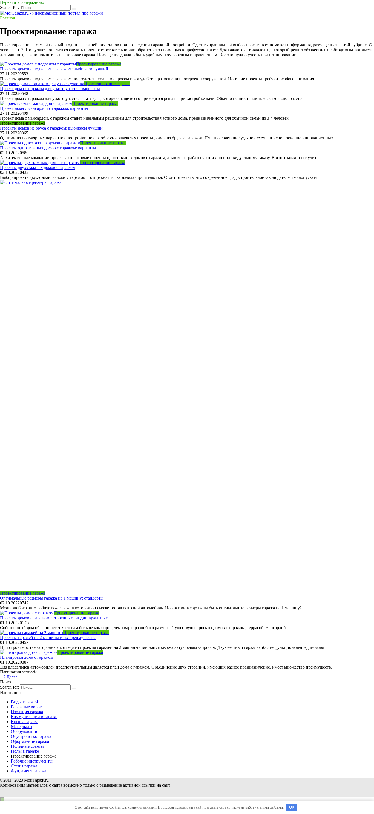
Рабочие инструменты (32, 761)
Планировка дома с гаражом (26, 657)
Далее (12, 677)
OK (291, 807)
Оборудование (24, 731)
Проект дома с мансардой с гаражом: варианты (44, 108)
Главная (7, 18)
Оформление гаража (30, 741)
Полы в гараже (25, 751)
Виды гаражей (24, 702)
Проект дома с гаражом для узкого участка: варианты (50, 88)
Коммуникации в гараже (34, 716)
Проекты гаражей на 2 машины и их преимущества (48, 637)
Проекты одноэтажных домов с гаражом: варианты (48, 147)
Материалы (21, 726)
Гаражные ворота (27, 706)
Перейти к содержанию (22, 2)
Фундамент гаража (28, 771)
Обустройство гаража (31, 736)
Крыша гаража (24, 721)
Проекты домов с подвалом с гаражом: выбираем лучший (54, 69)
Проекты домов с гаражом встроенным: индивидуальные (54, 617)
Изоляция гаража (27, 711)
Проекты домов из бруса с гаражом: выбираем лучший (51, 128)
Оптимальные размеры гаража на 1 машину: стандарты (51, 598)
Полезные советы (27, 746)
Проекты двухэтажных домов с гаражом (37, 167)
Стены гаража (24, 766)
